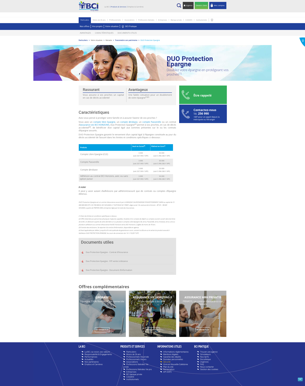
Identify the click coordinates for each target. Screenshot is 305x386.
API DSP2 (167, 371)
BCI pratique (201, 346)
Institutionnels (132, 379)
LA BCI (82, 346)
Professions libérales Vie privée (135, 365)
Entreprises (131, 371)
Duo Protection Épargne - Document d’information (109, 270)
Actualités (89, 359)
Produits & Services (118, 7)
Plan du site (168, 366)
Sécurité (166, 361)
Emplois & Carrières (136, 7)
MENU (107, 3)
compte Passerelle (151, 121)
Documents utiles (127, 32)
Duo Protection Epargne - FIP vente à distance (107, 261)
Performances (91, 356)
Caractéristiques (104, 32)
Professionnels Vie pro (136, 359)
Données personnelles (173, 359)
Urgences (204, 361)
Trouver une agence (209, 351)
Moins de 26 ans (133, 354)
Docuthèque (205, 359)
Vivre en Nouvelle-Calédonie (175, 364)
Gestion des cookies (209, 369)
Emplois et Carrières (94, 364)
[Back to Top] (300, 379)
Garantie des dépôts (172, 356)
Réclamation (168, 369)
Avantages (85, 32)
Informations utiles (169, 346)
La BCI (106, 7)
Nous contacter (207, 366)
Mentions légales (170, 354)
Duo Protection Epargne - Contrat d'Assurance (107, 252)
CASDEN (130, 376)
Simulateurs (205, 354)
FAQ (202, 364)
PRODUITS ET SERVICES (132, 346)
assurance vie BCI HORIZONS (94, 124)
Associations (132, 361)
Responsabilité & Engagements (98, 354)
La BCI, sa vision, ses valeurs (97, 351)
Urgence (189, 5)
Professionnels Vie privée (137, 356)
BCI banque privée (134, 374)
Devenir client (201, 5)
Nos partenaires (92, 361)
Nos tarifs (204, 356)
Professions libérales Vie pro (139, 369)
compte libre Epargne (104, 121)
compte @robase (128, 121)
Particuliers (131, 351)
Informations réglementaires (176, 351)
